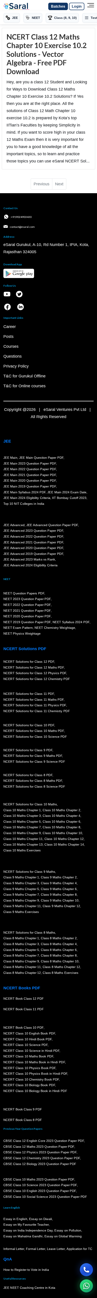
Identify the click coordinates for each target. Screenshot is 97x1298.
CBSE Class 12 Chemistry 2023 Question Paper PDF (41, 1158)
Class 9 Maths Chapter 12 (61, 906)
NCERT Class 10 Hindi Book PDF (27, 1039)
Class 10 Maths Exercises (22, 850)
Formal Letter (35, 1249)
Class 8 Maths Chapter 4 (58, 944)
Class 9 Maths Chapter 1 (21, 877)
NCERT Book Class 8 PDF (22, 1120)
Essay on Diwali (40, 1219)
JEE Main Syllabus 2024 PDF (24, 492)
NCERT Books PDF (21, 988)
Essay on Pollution (67, 1230)
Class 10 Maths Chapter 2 (61, 810)
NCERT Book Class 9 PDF (22, 1109)
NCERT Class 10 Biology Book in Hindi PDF (35, 1091)
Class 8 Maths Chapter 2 (58, 938)
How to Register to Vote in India (26, 1270)
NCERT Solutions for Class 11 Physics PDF (34, 705)
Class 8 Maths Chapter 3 (21, 944)
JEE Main (10, 457)
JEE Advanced (14, 525)
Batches (58, 6)
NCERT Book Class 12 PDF (23, 999)
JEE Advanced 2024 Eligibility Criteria (30, 565)
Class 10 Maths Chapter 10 (62, 833)
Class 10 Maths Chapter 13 (23, 844)
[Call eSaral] (86, 1269)
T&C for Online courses (24, 386)
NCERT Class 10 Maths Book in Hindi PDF (34, 1062)
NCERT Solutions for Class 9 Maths (29, 871)
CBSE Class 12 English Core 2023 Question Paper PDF (43, 1141)
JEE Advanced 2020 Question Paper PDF (33, 548)
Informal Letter (13, 1249)
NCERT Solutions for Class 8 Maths (29, 932)
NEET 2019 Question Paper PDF (27, 622)
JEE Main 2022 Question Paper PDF (29, 469)
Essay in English (15, 1219)
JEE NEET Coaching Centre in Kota (29, 1288)
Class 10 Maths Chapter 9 (22, 833)
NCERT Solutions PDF (24, 649)
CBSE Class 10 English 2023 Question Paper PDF (39, 1191)
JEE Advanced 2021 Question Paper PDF (33, 542)
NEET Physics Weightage (22, 633)
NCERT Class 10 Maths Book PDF (28, 1056)
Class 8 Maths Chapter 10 (59, 961)
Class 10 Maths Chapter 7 (22, 827)
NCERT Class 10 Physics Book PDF (29, 1068)
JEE (7, 441)
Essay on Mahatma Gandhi (23, 1236)
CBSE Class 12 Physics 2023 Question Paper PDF (39, 1152)
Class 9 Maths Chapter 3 (21, 883)
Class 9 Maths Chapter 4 (58, 883)
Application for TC (79, 1249)
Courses (10, 346)
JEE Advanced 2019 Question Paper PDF (33, 554)
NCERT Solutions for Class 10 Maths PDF (33, 731)
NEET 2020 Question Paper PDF (27, 616)
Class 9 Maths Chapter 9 (21, 900)
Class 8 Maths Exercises (60, 973)
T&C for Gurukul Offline (24, 376)
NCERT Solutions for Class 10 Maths (30, 804)
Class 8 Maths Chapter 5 (21, 950)
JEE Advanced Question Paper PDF (52, 525)
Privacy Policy (16, 366)
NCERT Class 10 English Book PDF (29, 1033)
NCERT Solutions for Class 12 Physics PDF (34, 673)
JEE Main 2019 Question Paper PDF (29, 486)
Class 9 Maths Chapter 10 (59, 900)
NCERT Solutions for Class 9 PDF (27, 750)
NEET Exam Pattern (18, 628)
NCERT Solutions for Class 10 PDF (28, 725)
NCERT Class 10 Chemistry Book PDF (31, 1079)
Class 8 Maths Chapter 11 (22, 967)
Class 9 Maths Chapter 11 (22, 906)
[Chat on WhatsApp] (86, 1285)
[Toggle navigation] (90, 6)
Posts (8, 336)
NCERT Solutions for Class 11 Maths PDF (33, 699)
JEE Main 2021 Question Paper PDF (29, 475)
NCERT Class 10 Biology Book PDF (29, 1085)
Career (9, 326)
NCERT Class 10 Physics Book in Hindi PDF (35, 1074)
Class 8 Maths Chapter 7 (21, 955)
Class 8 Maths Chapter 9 (21, 961)
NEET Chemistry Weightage (55, 628)
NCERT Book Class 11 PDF (23, 1009)
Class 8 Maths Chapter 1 (21, 938)
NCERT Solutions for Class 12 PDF (28, 661)
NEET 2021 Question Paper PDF (27, 610)
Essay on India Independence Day (28, 1230)
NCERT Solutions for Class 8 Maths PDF (32, 781)
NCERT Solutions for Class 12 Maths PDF (33, 667)
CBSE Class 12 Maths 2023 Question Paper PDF (38, 1146)
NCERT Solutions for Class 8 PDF (27, 775)
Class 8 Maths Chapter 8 (58, 955)
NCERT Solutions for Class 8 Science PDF (34, 786)
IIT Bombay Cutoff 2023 (69, 498)
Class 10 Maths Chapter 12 (64, 839)
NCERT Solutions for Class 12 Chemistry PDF (36, 679)
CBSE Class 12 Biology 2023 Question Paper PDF (39, 1164)
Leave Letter (56, 1249)
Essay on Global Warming (63, 1236)
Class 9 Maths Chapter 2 (58, 877)
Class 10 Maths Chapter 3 (22, 815)
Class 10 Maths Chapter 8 (61, 827)
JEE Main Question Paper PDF (41, 457)
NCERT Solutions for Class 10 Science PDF (35, 736)
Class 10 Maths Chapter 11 (23, 839)
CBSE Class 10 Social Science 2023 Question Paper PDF (45, 1196)
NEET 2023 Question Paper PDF (27, 599)
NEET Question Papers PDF (23, 593)
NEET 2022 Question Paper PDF (27, 605)
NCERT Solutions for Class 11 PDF (28, 694)
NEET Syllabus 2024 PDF (71, 622)
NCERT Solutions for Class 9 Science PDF (34, 761)
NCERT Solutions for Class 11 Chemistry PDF (36, 711)
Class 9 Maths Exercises (21, 912)
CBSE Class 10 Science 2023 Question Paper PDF (40, 1185)
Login (77, 6)
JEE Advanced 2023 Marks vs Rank (29, 559)
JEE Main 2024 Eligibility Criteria (26, 498)
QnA (7, 1259)
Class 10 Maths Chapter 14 (64, 844)
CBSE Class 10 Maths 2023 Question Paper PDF (38, 1179)
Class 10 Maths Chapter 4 (61, 815)
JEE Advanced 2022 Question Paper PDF (33, 536)
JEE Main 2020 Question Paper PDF (29, 481)
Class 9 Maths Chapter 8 (58, 894)
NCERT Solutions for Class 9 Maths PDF (32, 756)
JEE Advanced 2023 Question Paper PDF (33, 531)
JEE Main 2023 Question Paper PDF (29, 463)
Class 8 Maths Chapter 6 (58, 950)
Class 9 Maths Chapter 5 (21, 889)
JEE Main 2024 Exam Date (66, 492)
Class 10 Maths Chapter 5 (22, 821)
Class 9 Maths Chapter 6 (58, 889)
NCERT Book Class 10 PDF (23, 1028)
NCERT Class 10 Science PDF (25, 1045)
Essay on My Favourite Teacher (26, 1225)
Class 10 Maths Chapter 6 (61, 821)
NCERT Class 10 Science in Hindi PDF (31, 1050)
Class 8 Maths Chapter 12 (61, 967)
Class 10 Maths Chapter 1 (22, 810)
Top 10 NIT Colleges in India (23, 503)
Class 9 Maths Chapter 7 (21, 894)
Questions (12, 356)
